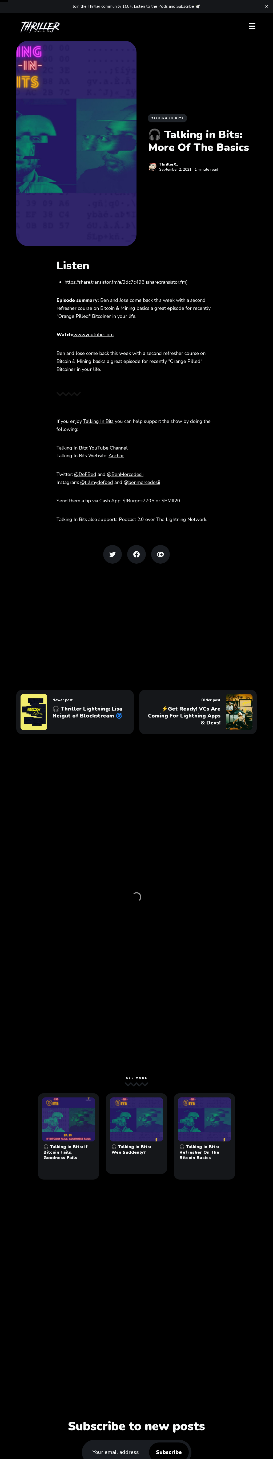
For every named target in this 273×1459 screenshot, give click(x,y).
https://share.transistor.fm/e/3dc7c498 (104, 282)
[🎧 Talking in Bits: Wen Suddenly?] (136, 1133)
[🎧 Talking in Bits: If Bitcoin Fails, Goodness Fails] (68, 1136)
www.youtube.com (93, 334)
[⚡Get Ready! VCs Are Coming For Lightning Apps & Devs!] (198, 712)
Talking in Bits (168, 118)
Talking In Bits (98, 421)
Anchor (116, 455)
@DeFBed (85, 474)
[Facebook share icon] (136, 554)
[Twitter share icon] (112, 554)
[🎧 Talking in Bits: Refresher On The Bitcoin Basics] (204, 1136)
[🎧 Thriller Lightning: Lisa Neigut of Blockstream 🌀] (75, 712)
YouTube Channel (108, 448)
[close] (266, 6)
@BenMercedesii (125, 474)
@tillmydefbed (96, 482)
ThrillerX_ (168, 164)
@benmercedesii (142, 482)
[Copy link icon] (160, 554)
